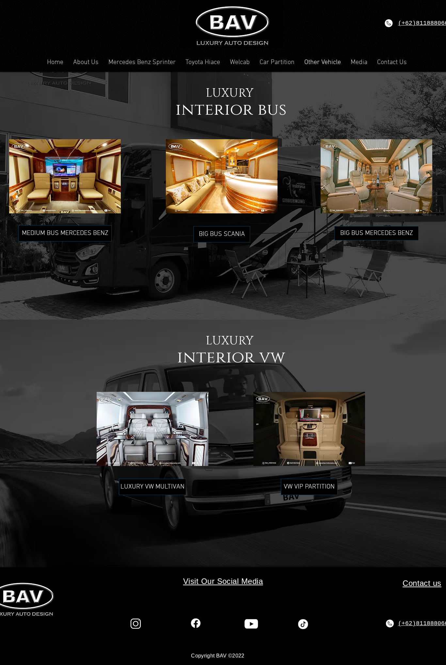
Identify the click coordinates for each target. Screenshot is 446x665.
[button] (274, 47)
